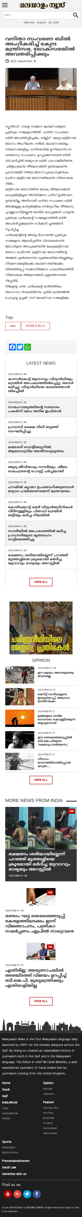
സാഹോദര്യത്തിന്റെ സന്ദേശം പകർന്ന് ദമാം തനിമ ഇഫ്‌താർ (35, 409)
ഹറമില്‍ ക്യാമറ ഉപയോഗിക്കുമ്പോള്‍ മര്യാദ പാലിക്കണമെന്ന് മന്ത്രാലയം (41, 489)
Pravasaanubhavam (16, 1161)
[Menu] (5, 5)
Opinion (48, 1083)
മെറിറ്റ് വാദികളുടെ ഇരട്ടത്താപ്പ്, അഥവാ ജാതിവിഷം (54, 698)
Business (48, 1118)
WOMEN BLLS (35, 326)
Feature (48, 1102)
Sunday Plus (50, 1108)
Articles (47, 1089)
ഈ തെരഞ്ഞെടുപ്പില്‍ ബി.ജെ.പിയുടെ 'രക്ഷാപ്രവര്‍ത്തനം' (55, 741)
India (13, 326)
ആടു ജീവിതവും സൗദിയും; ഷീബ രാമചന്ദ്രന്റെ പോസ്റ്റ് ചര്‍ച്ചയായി (37, 469)
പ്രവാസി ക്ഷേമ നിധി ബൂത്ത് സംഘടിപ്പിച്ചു (33, 429)
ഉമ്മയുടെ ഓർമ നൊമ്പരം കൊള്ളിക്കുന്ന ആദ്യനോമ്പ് (56, 719)
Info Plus (48, 1113)
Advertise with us (14, 1174)
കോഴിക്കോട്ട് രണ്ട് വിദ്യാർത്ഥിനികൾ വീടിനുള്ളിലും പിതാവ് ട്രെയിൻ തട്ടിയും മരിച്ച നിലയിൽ (40, 511)
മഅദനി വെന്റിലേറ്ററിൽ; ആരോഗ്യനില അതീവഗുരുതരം (36, 449)
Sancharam (50, 1133)
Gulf (5, 1096)
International (10, 1113)
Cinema (47, 1123)
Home (6, 1083)
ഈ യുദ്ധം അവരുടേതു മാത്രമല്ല (56, 674)
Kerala (6, 1118)
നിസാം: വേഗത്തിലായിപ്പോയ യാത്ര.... (54, 762)
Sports (7, 1142)
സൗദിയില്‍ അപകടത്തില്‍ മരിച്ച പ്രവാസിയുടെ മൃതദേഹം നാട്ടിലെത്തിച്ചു (37, 535)
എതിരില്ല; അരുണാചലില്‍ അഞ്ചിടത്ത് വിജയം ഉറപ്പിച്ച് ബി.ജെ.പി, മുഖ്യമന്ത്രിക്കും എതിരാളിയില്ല (35, 978)
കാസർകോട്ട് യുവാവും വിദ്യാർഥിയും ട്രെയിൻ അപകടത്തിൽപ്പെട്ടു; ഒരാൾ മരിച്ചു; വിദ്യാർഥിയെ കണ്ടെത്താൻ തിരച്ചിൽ (41, 385)
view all (41, 582)
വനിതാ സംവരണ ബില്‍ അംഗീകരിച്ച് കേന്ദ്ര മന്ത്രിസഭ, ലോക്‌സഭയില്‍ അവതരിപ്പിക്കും (40, 47)
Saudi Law (9, 1167)
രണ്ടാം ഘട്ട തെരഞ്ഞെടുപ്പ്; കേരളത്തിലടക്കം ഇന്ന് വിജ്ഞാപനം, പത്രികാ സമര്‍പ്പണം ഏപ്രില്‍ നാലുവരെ (39, 924)
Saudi (6, 1090)
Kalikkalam (8, 1147)
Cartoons (48, 1094)
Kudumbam (50, 1128)
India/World (9, 1102)
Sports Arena (10, 1152)
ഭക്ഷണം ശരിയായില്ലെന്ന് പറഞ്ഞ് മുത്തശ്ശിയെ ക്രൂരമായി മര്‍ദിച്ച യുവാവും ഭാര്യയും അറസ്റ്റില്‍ (38, 559)
